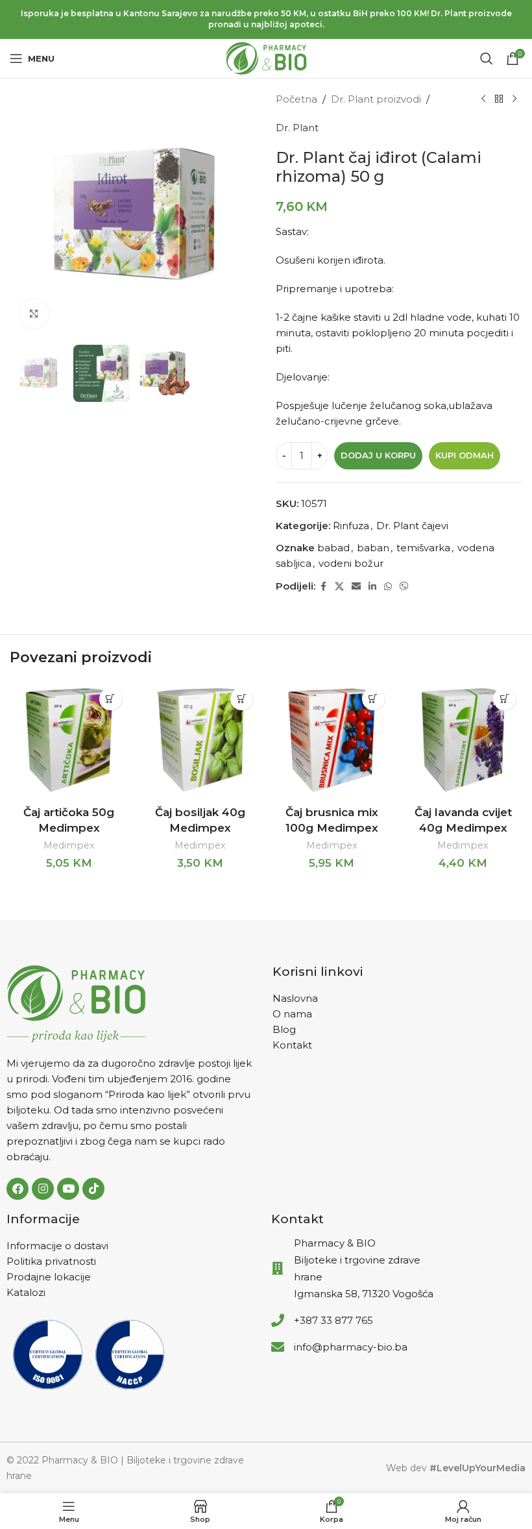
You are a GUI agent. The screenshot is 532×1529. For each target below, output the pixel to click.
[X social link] (339, 586)
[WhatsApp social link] (388, 586)
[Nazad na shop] (499, 99)
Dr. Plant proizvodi (376, 99)
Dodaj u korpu (378, 455)
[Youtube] (68, 1189)
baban (373, 547)
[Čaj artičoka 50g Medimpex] (69, 740)
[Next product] (514, 99)
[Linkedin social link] (372, 586)
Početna (296, 99)
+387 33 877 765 (333, 1320)
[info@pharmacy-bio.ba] (277, 1347)
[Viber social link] (404, 586)
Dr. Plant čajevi (412, 525)
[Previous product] (483, 99)
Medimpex (69, 845)
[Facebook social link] (323, 586)
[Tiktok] (93, 1189)
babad (333, 547)
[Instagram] (43, 1189)
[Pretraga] (487, 58)
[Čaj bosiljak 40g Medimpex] (200, 740)
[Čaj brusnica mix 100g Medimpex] (331, 740)
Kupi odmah (464, 455)
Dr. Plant (297, 127)
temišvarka (423, 547)
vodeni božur (351, 563)
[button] (110, 699)
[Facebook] (17, 1189)
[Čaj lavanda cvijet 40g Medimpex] (463, 740)
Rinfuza (351, 525)
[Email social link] (356, 586)
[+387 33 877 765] (277, 1320)
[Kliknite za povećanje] (34, 314)
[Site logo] (266, 57)
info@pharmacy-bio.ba (350, 1347)
